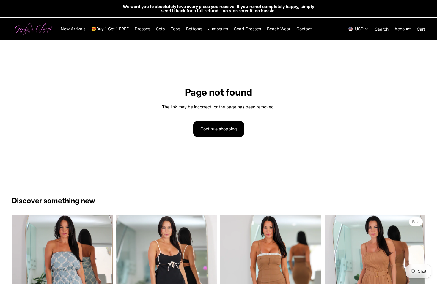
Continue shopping (218, 128)
